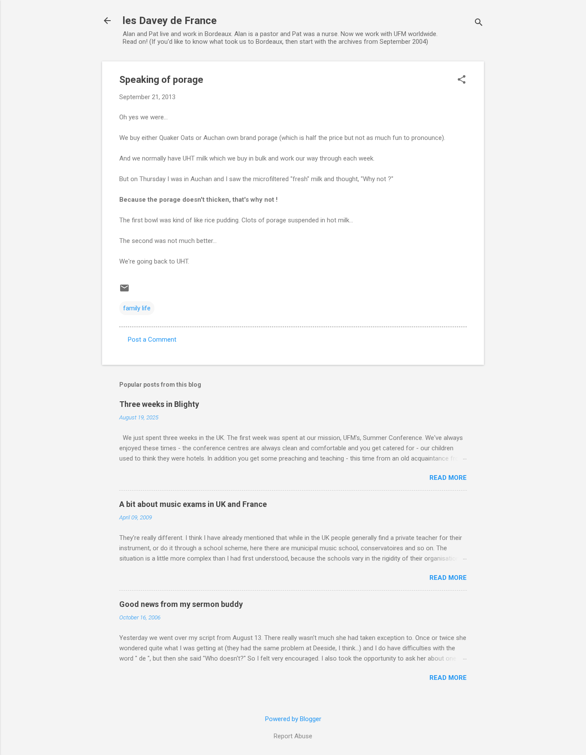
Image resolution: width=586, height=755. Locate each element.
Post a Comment (152, 339)
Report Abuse (293, 736)
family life (137, 308)
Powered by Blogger (293, 719)
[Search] (479, 23)
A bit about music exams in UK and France (193, 504)
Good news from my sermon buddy (181, 604)
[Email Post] (124, 291)
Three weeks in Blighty (159, 404)
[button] (461, 80)
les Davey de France (170, 21)
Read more (448, 478)
